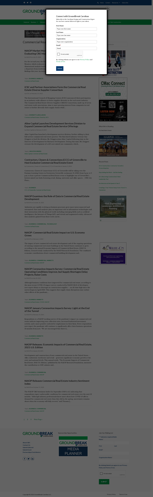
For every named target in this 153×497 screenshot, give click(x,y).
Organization (60, 39)
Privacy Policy (85, 59)
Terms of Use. (60, 61)
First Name (60, 26)
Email (58, 45)
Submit (59, 68)
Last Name (59, 32)
